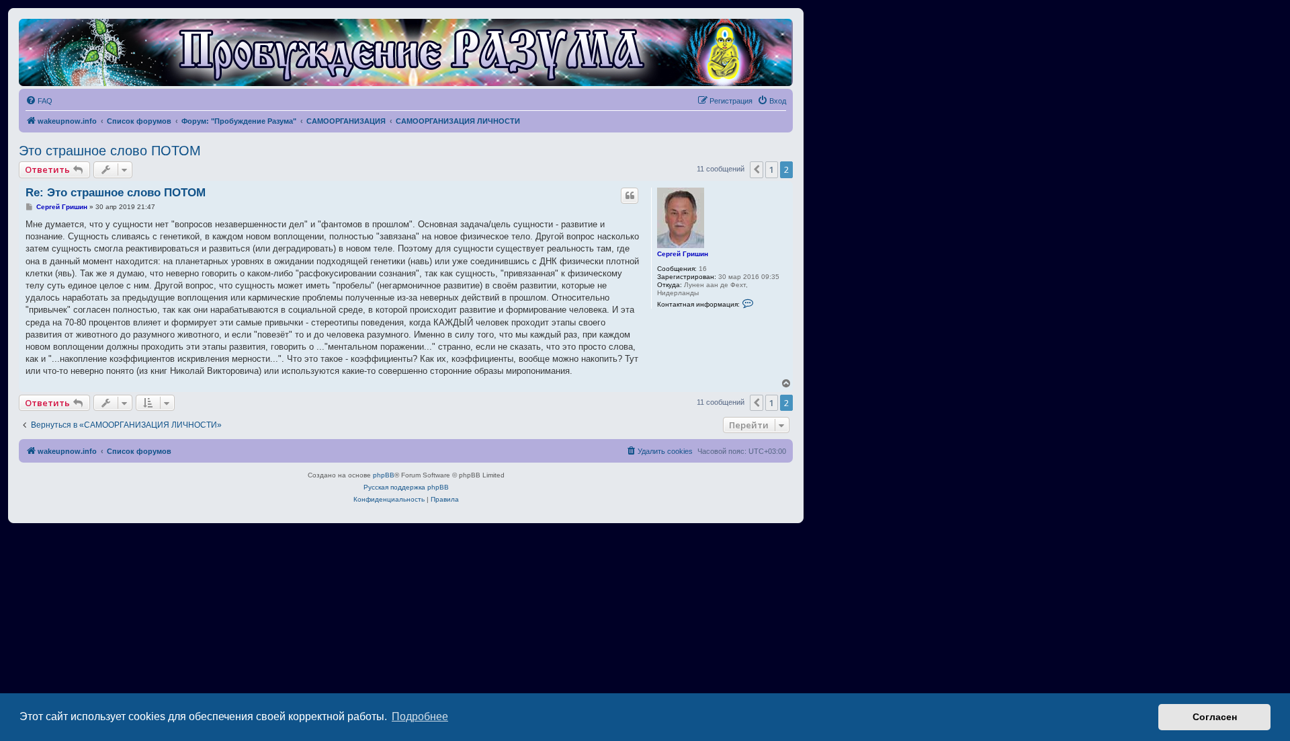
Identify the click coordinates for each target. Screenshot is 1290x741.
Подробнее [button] (420, 716)
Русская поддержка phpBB (406, 487)
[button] (756, 169)
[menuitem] (39, 101)
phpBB (383, 475)
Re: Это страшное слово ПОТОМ (116, 192)
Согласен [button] (1215, 716)
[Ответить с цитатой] (629, 196)
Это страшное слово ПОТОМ (110, 150)
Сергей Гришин (682, 254)
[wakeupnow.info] (406, 52)
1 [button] (771, 169)
